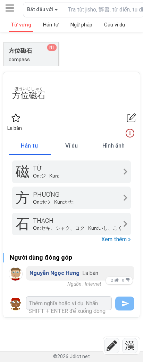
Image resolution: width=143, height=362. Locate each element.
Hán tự (29, 145)
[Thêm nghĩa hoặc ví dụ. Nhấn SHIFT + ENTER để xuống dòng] (69, 303)
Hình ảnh (113, 145)
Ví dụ (71, 145)
